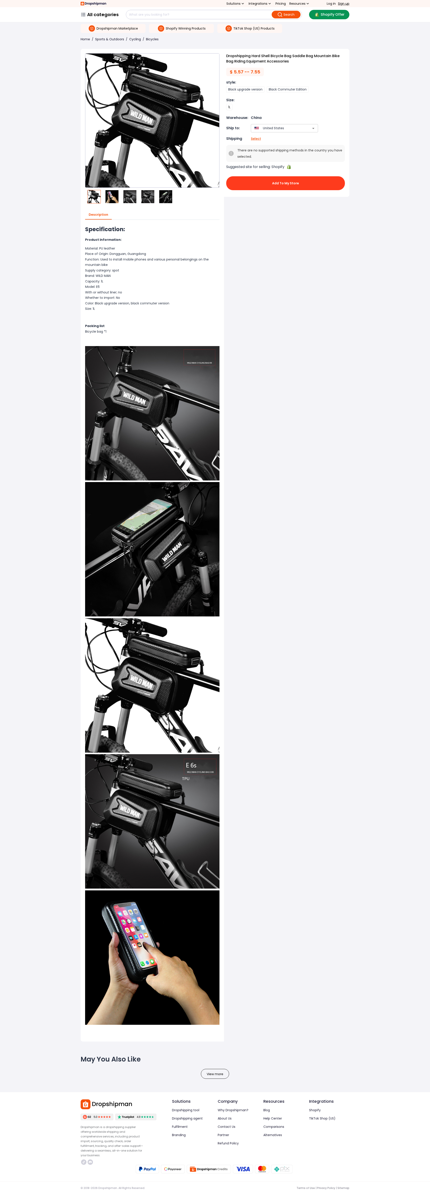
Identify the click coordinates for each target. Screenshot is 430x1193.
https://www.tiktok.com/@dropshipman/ (84, 1162)
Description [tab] (98, 214)
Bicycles (152, 39)
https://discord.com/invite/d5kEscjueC (91, 1162)
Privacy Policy (326, 1188)
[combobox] (277, 128)
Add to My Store (285, 183)
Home (85, 39)
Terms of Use (306, 1188)
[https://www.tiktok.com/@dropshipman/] (83, 1162)
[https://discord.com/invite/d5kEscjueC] (90, 1162)
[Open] (313, 128)
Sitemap (343, 1188)
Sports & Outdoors (109, 39)
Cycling (135, 39)
